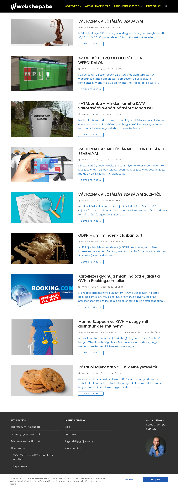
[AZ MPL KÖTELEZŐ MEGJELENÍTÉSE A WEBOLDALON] (42, 73)
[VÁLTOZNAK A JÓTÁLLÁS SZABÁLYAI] (42, 32)
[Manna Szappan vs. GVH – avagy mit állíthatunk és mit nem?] (42, 337)
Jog (120, 27)
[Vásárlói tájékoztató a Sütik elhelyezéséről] (42, 380)
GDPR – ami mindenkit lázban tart (110, 235)
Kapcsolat (71, 434)
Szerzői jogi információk (26, 434)
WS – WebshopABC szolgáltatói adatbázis (33, 457)
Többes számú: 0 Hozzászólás (143, 332)
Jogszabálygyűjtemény (79, 441)
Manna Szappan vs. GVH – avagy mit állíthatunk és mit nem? (113, 324)
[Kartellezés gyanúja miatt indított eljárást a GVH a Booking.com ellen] (42, 291)
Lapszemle (20, 466)
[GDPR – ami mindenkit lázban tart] (42, 248)
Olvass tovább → (91, 44)
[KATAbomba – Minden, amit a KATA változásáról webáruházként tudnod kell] (42, 119)
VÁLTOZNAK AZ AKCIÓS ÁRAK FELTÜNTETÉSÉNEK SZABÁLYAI (121, 151)
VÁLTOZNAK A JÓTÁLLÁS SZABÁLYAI (110, 21)
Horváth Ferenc (89, 27)
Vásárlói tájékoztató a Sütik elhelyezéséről (117, 367)
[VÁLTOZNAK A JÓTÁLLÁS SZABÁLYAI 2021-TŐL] (42, 207)
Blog (121, 241)
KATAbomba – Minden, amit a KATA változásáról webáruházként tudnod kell (115, 106)
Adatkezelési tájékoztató (26, 441)
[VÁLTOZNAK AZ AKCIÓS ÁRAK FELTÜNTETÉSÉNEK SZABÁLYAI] (42, 164)
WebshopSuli (73, 448)
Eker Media (18, 448)
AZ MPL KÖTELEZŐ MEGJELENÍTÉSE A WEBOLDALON (110, 60)
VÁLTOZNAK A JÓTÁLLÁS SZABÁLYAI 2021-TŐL (119, 194)
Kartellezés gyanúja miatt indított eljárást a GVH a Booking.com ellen (119, 278)
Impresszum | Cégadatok (26, 426)
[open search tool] (166, 6)
